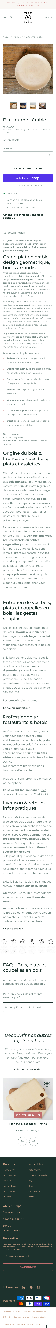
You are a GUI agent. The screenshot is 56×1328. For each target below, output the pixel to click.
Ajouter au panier (28, 1115)
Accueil (7, 37)
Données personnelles (19, 1317)
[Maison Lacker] (28, 17)
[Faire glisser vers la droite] (49, 105)
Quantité (8, 148)
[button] (4, 17)
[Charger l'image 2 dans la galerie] (23, 105)
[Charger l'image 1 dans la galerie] (13, 105)
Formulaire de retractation (34, 1312)
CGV (5, 1317)
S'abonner (28, 1267)
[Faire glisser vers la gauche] (6, 105)
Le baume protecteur (16, 708)
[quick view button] (47, 1084)
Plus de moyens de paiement (28, 185)
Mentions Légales (38, 1317)
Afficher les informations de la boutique (23, 216)
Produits (17, 37)
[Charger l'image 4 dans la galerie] (42, 105)
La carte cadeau (13, 928)
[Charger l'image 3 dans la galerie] (33, 105)
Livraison (7, 1312)
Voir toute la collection (28, 1069)
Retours (16, 1312)
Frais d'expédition (24, 130)
